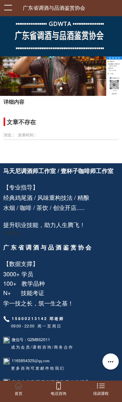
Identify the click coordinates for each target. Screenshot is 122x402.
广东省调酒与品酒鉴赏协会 (54, 8)
